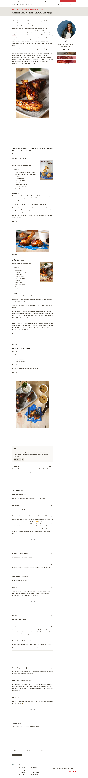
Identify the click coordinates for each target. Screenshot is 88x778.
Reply (51, 494)
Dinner (34, 770)
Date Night (23, 770)
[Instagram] (48, 1)
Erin (13, 615)
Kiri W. (14, 697)
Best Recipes (36, 772)
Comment (15, 727)
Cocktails (60, 4)
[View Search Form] (75, 4)
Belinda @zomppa (17, 494)
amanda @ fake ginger (19, 553)
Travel (66, 4)
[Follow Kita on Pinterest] (23, 459)
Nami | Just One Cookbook (20, 680)
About (71, 4)
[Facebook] (43, 1)
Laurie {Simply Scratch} (19, 668)
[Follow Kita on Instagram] (20, 459)
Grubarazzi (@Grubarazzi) (20, 576)
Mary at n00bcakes (18, 564)
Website (43, 750)
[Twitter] (46, 1)
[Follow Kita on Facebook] (15, 459)
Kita (15, 448)
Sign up (23, 1)
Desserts (66, 57)
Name (15, 750)
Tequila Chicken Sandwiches (46, 467)
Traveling (23, 774)
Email (29, 750)
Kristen (14, 505)
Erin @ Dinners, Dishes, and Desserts (23, 641)
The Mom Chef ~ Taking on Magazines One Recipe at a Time (30, 516)
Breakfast (35, 767)
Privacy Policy (72, 771)
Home (51, 1)
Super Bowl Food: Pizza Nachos (20, 467)
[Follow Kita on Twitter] (17, 459)
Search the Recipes (55, 1)
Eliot (13, 587)
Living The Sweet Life (18, 626)
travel (66, 61)
